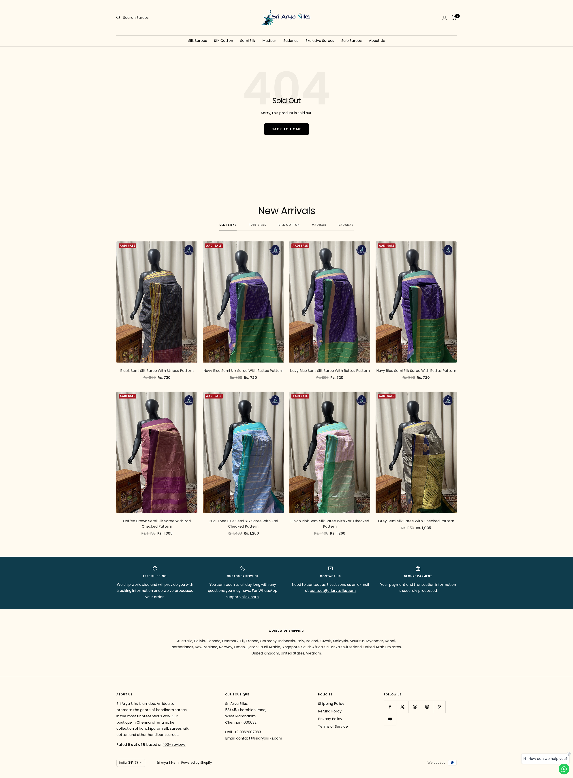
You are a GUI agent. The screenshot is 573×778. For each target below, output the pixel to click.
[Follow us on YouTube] (390, 719)
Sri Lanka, (332, 647)
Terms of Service (333, 726)
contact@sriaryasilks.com (333, 590)
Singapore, (291, 647)
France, (252, 641)
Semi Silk (247, 40)
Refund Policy (330, 711)
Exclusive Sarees (320, 40)
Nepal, (390, 641)
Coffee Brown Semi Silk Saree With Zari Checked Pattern (157, 523)
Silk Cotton (223, 40)
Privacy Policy (330, 718)
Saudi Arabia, (270, 647)
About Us (377, 40)
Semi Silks (228, 225)
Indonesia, (287, 641)
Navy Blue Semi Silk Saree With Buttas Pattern (243, 370)
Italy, (301, 641)
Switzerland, (351, 647)
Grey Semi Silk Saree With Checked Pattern (416, 521)
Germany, (268, 641)
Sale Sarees (351, 40)
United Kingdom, (265, 653)
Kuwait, (326, 641)
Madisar (269, 40)
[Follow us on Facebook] (390, 707)
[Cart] (454, 17)
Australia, (185, 641)
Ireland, (312, 641)
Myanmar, (375, 641)
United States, (293, 653)
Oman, (240, 647)
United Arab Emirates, (382, 647)
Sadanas (290, 40)
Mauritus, (357, 641)
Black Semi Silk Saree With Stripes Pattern (157, 370)
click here (250, 596)
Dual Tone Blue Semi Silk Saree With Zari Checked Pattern (243, 523)
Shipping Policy (331, 703)
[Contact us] (564, 769)
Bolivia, (200, 641)
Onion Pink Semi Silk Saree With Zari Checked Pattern (330, 523)
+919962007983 (247, 732)
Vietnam (313, 653)
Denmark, (230, 641)
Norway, (226, 647)
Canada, (214, 641)
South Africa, (312, 647)
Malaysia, (341, 641)
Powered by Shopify (196, 762)
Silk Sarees (197, 40)
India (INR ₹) (128, 762)
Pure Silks (257, 225)
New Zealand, (206, 647)
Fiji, (242, 641)
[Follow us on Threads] (414, 707)
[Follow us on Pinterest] (439, 707)
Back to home (286, 129)
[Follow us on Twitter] (402, 707)
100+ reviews (174, 744)
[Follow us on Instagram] (427, 707)
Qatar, (252, 647)
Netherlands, (182, 647)
